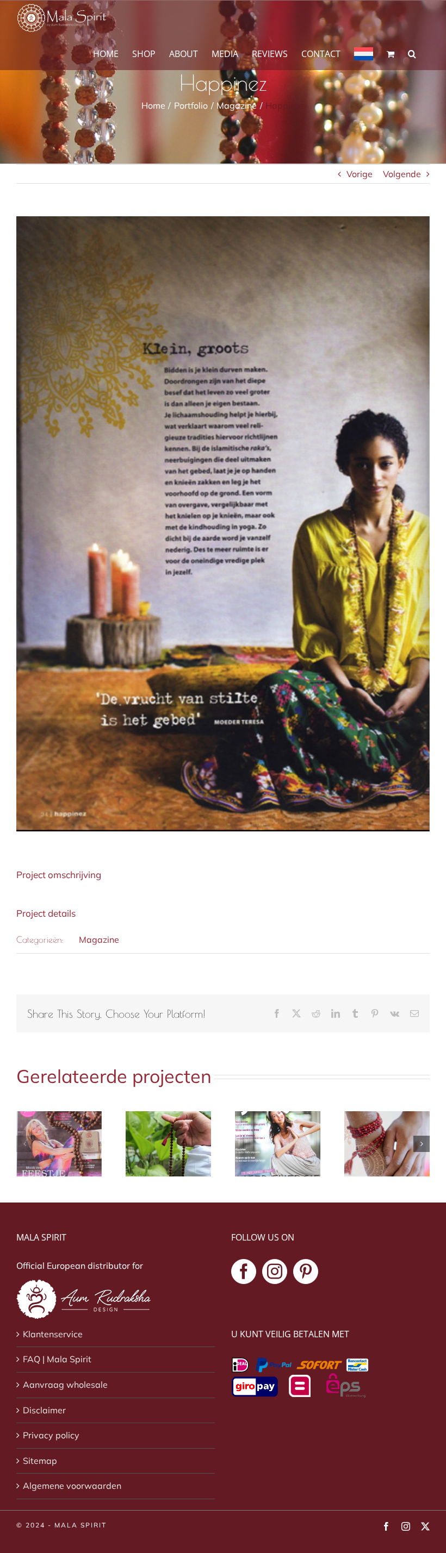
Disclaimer (44, 1410)
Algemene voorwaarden (72, 1485)
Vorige (359, 173)
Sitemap (40, 1460)
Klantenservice (53, 1334)
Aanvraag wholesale (65, 1384)
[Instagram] (274, 1271)
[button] (412, 53)
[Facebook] (243, 1271)
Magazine (99, 939)
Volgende (402, 173)
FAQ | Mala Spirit (57, 1359)
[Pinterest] (305, 1271)
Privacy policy (51, 1435)
